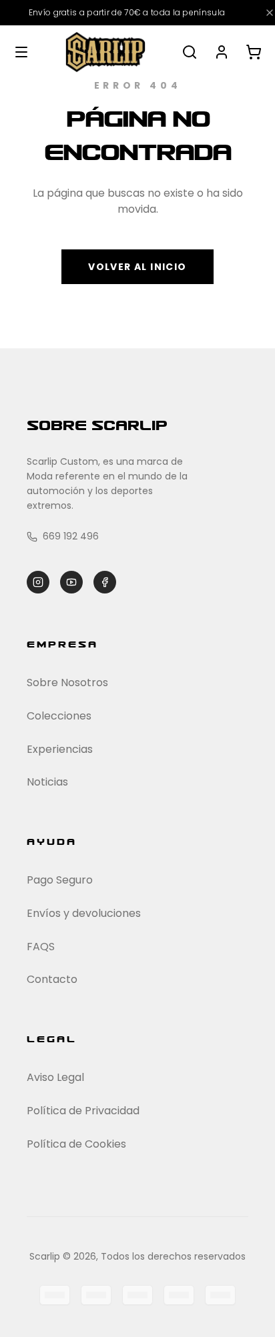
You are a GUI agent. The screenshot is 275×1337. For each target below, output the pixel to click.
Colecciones (59, 716)
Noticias (47, 782)
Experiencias (60, 749)
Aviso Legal (55, 1077)
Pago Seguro (60, 880)
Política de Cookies (76, 1144)
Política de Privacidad (83, 1110)
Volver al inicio (137, 266)
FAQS (41, 946)
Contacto (52, 979)
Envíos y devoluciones (84, 913)
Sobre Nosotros (67, 682)
